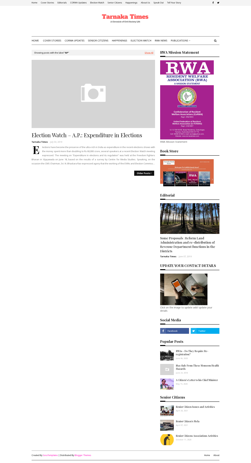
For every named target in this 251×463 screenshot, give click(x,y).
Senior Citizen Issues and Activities (195, 406)
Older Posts (143, 173)
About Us (145, 2)
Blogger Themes (83, 455)
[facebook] (213, 2)
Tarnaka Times (40, 141)
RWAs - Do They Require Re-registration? (192, 352)
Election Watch (97, 2)
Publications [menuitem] (179, 40)
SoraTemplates (50, 455)
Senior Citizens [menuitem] (98, 40)
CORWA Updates (78, 2)
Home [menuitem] (35, 40)
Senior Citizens (115, 2)
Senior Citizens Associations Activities (197, 435)
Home (34, 2)
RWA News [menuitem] (161, 40)
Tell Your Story (174, 2)
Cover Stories (47, 2)
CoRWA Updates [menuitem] (75, 40)
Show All (149, 52)
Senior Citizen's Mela (187, 421)
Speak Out (159, 2)
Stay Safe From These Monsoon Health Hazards (197, 367)
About (216, 455)
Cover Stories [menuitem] (52, 40)
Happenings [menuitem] (119, 40)
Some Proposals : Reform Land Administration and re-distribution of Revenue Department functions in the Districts (187, 244)
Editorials (62, 2)
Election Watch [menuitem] (141, 40)
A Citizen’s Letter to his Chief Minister (197, 380)
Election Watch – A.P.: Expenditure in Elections (87, 135)
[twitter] (217, 2)
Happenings (131, 2)
